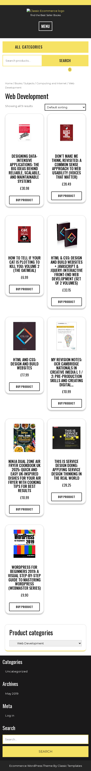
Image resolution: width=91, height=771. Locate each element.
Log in (9, 715)
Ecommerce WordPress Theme (31, 765)
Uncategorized (16, 671)
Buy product (24, 200)
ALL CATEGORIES (29, 47)
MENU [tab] (45, 26)
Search (65, 60)
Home (8, 83)
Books (18, 83)
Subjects (29, 83)
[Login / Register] (22, 73)
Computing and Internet (51, 83)
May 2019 (11, 693)
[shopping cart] (66, 73)
